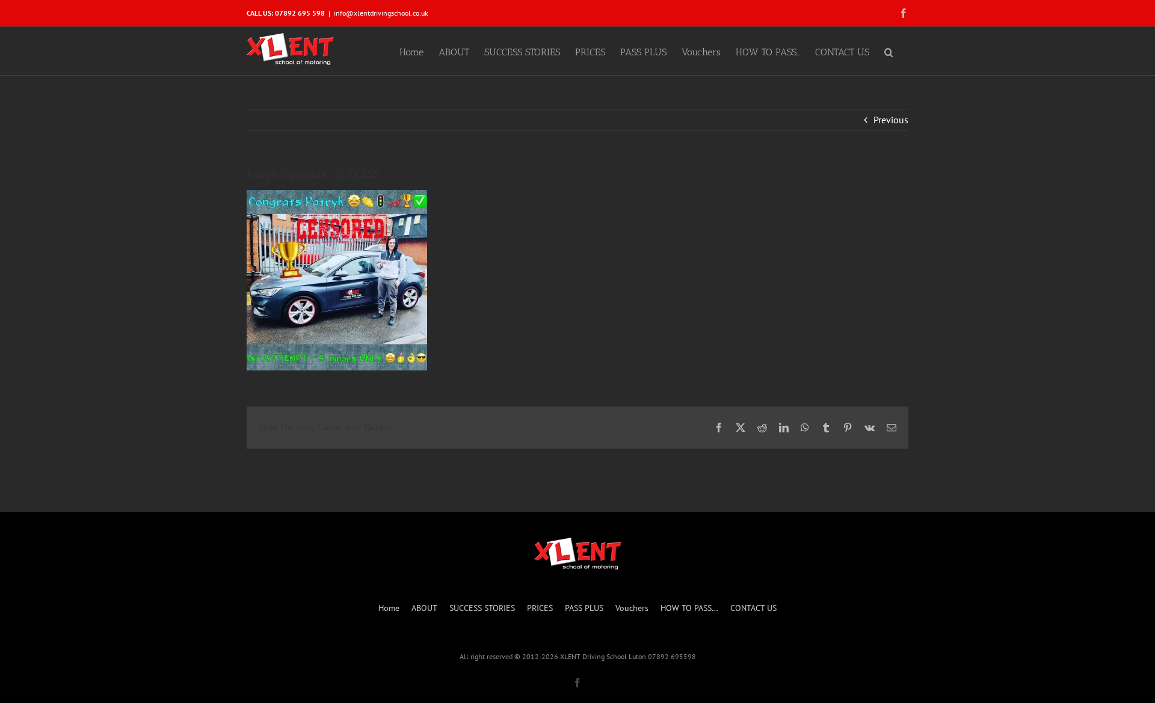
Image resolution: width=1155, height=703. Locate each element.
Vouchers (631, 608)
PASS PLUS (584, 608)
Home (388, 608)
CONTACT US (753, 608)
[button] (888, 51)
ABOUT (424, 608)
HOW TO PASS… (689, 608)
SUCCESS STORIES (482, 608)
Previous (890, 120)
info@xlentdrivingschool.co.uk (381, 12)
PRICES (540, 608)
